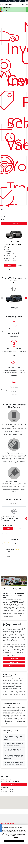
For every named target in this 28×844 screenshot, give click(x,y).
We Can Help (14, 394)
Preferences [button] (16, 837)
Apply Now (14, 355)
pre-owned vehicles (17, 644)
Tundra (21, 652)
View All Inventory (13, 280)
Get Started (13, 375)
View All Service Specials (13, 501)
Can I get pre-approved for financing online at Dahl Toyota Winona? (13, 750)
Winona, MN (15, 601)
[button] (14, 801)
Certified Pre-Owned (14, 665)
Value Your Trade (14, 336)
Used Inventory (14, 662)
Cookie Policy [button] (13, 835)
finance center (9, 707)
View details (10, 265)
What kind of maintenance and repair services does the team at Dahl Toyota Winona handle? (13, 756)
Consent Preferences (0, 828)
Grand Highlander (11, 631)
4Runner (5, 635)
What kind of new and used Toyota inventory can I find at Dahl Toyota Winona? (13, 737)
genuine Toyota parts (8, 689)
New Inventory (14, 658)
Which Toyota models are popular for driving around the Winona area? (13, 744)
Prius (4, 629)
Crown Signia (16, 629)
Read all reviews (24, 542)
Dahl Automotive (21, 610)
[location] (24, 0)
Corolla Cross (6, 637)
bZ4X (16, 640)
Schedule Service (13, 503)
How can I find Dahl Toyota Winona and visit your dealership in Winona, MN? (14, 763)
